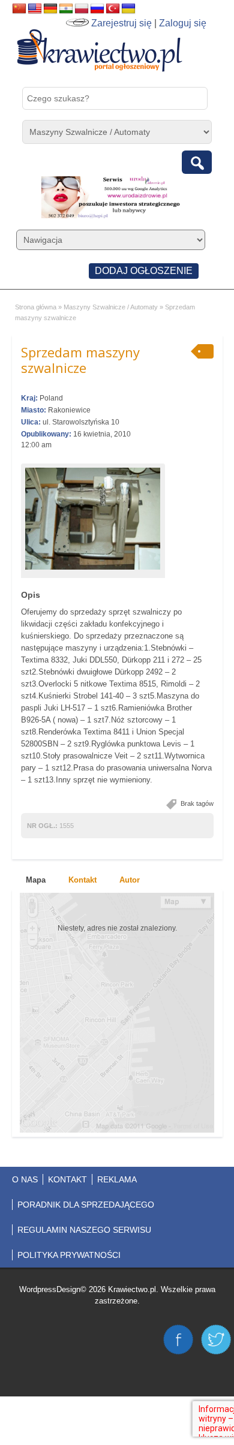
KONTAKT (67, 1179)
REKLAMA (117, 1179)
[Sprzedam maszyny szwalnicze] (93, 519)
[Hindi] (66, 9)
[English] (35, 9)
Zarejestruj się (121, 23)
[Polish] (81, 9)
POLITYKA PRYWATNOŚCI (69, 1255)
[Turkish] (113, 9)
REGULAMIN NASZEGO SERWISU (84, 1230)
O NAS (25, 1179)
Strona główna (35, 307)
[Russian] (97, 9)
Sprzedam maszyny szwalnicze (80, 360)
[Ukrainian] (128, 9)
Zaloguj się (182, 23)
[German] (50, 9)
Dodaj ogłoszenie (144, 271)
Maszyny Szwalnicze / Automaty (111, 307)
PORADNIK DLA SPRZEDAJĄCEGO (85, 1204)
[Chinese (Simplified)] (19, 9)
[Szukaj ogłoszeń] (197, 162)
